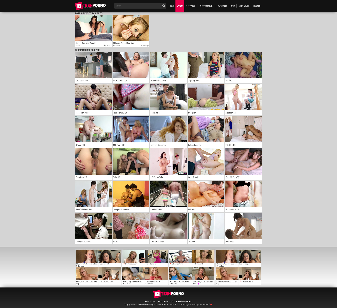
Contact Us (150, 301)
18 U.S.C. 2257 (168, 301)
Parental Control (184, 301)
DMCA (159, 301)
